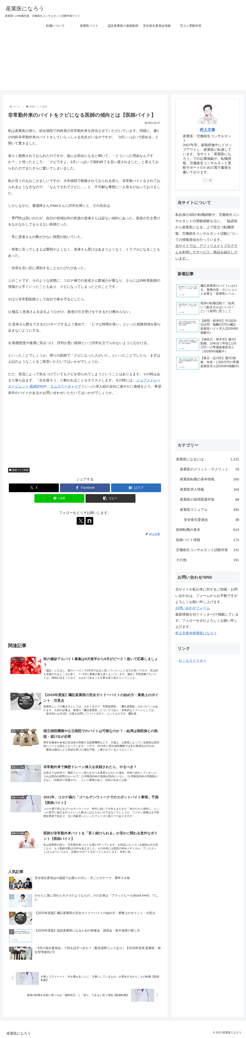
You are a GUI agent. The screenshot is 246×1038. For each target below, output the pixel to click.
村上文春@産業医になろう (196, 633)
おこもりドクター (192, 661)
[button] (110, 498)
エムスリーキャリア (65, 386)
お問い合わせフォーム (192, 608)
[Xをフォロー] (80, 521)
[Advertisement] (123, 63)
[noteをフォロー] (89, 521)
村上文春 (207, 129)
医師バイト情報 (20, 470)
